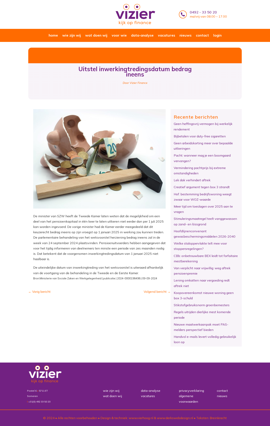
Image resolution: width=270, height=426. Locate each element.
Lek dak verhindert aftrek (192, 180)
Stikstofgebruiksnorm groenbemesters (201, 305)
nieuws (185, 36)
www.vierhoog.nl (141, 418)
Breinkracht (218, 418)
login (217, 36)
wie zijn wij (71, 36)
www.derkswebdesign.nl (175, 418)
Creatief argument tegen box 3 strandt (202, 187)
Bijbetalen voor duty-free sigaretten (200, 136)
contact (202, 36)
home (53, 36)
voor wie (119, 36)
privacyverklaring (191, 391)
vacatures (166, 36)
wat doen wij (96, 36)
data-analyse (142, 36)
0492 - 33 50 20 (203, 12)
